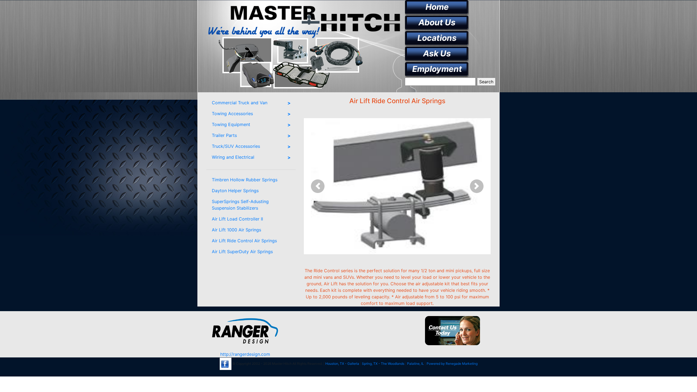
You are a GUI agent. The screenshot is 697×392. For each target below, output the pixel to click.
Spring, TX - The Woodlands (383, 364)
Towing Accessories (232, 113)
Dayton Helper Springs (235, 190)
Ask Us (437, 53)
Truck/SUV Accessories (236, 146)
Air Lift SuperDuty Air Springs (242, 251)
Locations (437, 38)
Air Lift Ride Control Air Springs (244, 240)
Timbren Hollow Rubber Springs (244, 179)
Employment (437, 69)
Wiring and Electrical (233, 157)
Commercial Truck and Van (239, 102)
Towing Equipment (231, 124)
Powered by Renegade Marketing (452, 364)
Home (437, 7)
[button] (318, 186)
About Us (437, 22)
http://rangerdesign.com (245, 354)
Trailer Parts (224, 135)
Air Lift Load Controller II (237, 219)
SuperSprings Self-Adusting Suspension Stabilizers (240, 205)
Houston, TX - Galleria (342, 364)
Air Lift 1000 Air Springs (236, 229)
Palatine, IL (415, 364)
